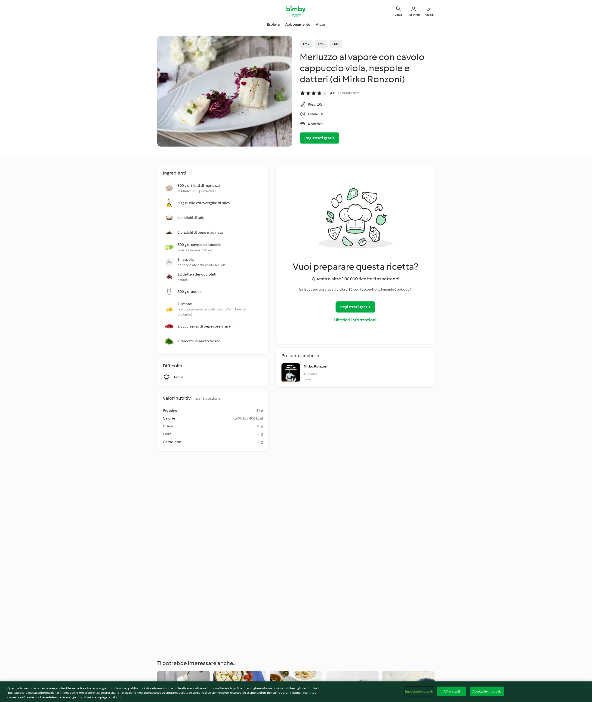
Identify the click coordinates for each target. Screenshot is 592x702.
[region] (296, 691)
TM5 (335, 44)
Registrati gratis (319, 138)
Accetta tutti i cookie (486, 691)
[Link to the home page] (296, 11)
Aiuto (320, 24)
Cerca (398, 14)
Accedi (429, 14)
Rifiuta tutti (452, 691)
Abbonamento (297, 24)
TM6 (321, 44)
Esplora (273, 24)
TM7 (306, 44)
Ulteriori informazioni (355, 319)
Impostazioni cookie (419, 691)
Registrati (413, 14)
